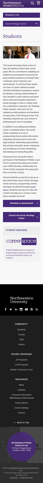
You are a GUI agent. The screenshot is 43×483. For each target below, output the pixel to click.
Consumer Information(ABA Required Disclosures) (22, 396)
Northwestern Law (13, 4)
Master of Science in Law (22, 370)
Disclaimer (14, 478)
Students (22, 330)
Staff (21, 340)
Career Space (12, 250)
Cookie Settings (21, 408)
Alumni (22, 345)
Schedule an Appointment (21, 203)
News (21, 385)
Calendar (22, 390)
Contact (21, 413)
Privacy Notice (21, 403)
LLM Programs (21, 365)
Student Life (12, 15)
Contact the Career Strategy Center (21, 217)
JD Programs (21, 360)
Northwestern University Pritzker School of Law (24, 469)
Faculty (21, 335)
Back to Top (23, 423)
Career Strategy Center (15, 23)
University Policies (26, 478)
